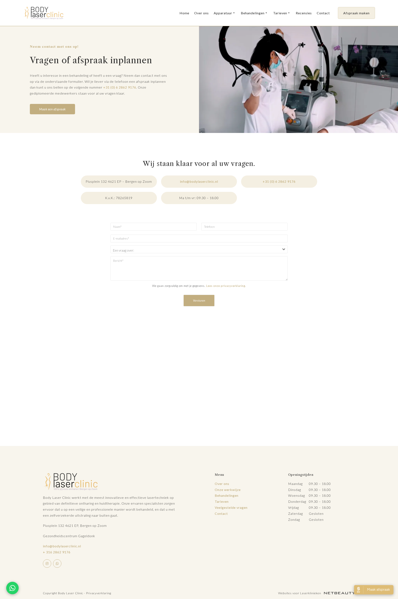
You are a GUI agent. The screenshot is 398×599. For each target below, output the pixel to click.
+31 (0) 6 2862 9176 (119, 87)
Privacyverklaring (98, 593)
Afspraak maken (356, 13)
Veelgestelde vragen (231, 507)
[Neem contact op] (12, 588)
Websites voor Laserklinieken (300, 593)
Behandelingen (253, 13)
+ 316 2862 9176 (56, 552)
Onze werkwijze (228, 490)
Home (184, 13)
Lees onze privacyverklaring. (226, 285)
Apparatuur (223, 13)
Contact (323, 13)
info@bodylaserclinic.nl (199, 181)
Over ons (201, 13)
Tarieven (280, 13)
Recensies (304, 13)
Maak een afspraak (52, 109)
